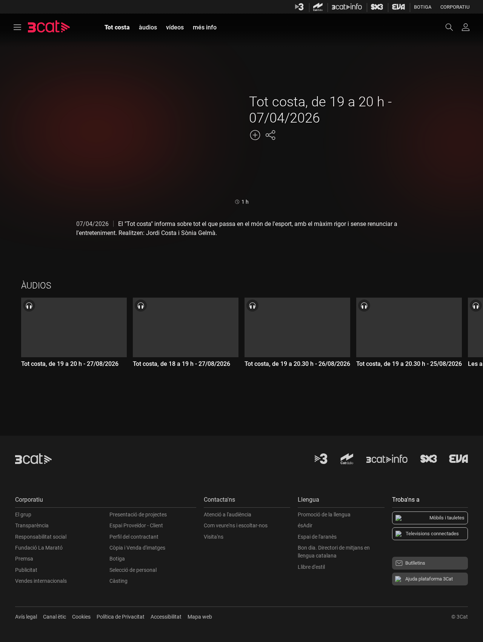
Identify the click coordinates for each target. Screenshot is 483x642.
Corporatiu (454, 7)
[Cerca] (453, 27)
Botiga (422, 7)
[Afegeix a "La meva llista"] (255, 135)
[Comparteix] (270, 135)
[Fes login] (465, 27)
